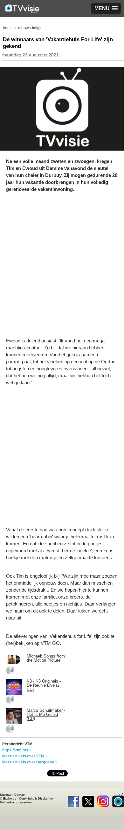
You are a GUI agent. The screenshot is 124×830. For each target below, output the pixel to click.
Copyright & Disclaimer (36, 798)
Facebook (73, 800)
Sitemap (5, 794)
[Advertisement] (62, 268)
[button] (106, 8)
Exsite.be (9, 798)
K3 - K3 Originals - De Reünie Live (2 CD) (44, 685)
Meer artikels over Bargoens (28, 762)
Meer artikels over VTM (23, 756)
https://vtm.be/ (15, 750)
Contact (19, 794)
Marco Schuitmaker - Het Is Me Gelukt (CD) (46, 714)
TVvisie (118, 800)
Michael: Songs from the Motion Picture (46, 658)
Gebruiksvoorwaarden (16, 802)
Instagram (103, 800)
